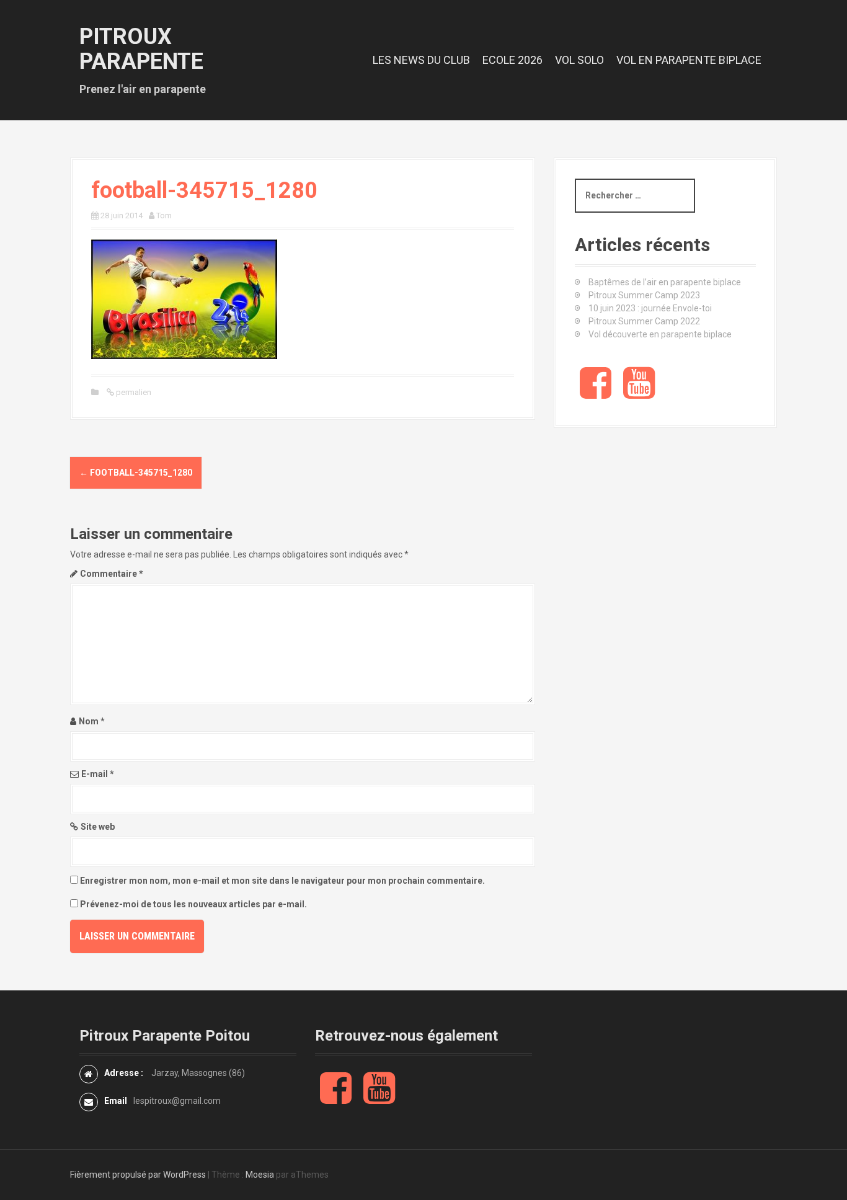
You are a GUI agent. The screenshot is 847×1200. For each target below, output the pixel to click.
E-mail (97, 774)
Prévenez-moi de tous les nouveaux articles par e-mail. (193, 904)
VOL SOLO (579, 59)
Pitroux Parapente (141, 49)
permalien (132, 392)
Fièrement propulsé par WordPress (138, 1175)
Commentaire (111, 574)
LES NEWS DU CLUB (421, 59)
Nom (92, 721)
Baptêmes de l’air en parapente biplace (664, 282)
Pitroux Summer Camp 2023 (644, 295)
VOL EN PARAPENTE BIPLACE (688, 59)
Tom (164, 215)
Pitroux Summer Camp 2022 (644, 321)
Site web (98, 827)
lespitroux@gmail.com (177, 1101)
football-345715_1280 (135, 473)
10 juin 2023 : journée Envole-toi (650, 308)
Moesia (260, 1175)
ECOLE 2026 (512, 59)
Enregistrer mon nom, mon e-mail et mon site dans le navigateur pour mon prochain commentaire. (282, 881)
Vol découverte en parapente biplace (660, 334)
